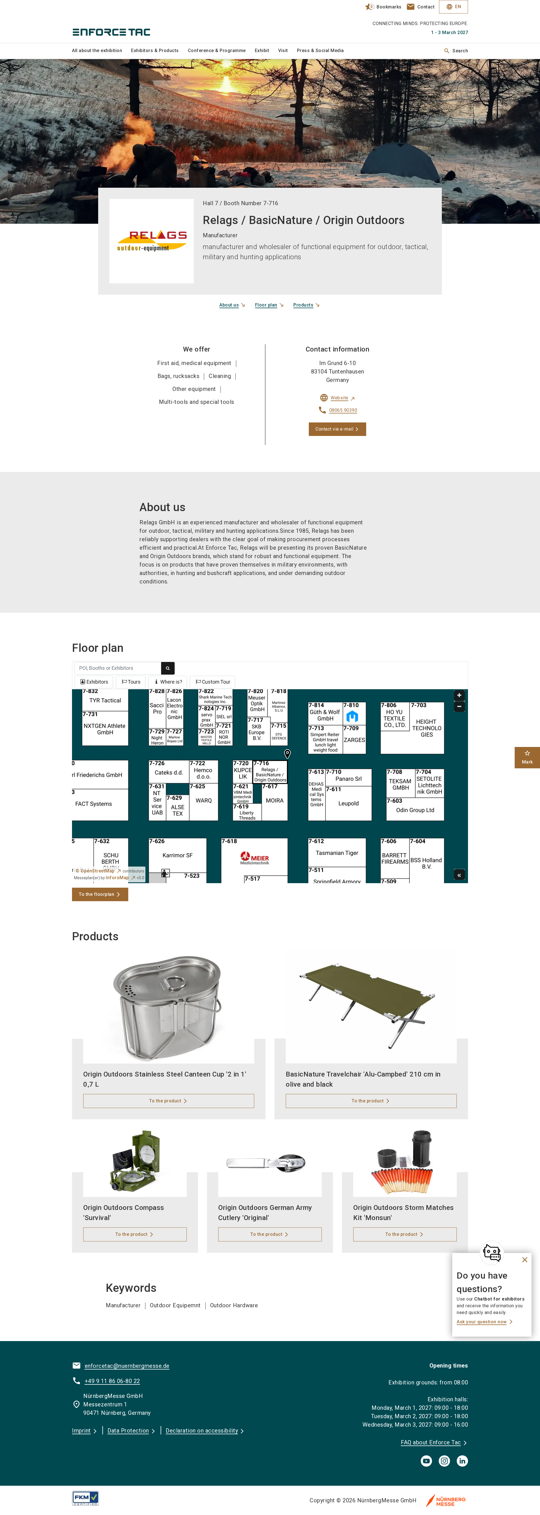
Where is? (171, 682)
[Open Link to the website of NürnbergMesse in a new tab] (446, 1500)
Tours (134, 682)
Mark (527, 757)
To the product (165, 1101)
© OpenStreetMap (95, 871)
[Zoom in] (459, 695)
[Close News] (492, 1253)
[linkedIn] (462, 1461)
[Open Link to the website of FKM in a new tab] (90, 1498)
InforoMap (117, 877)
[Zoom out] (459, 706)
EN (453, 6)
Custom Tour (216, 682)
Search (456, 51)
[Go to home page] (118, 21)
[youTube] (426, 1461)
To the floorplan (96, 894)
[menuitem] (101, 51)
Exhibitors (97, 682)
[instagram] (444, 1461)
